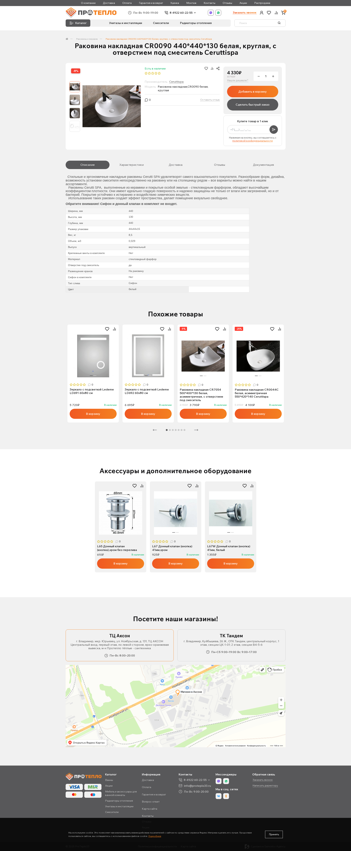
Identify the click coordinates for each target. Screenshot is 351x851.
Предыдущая (154, 430)
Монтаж (191, 3)
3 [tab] (172, 430)
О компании (88, 3)
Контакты (209, 3)
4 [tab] (175, 430)
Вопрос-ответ (151, 801)
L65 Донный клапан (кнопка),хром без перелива (117, 548)
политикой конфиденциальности (252, 140)
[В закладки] (107, 329)
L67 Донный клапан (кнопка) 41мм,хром (172, 548)
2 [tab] (94, 375)
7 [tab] (184, 430)
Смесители (161, 23)
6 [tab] (181, 430)
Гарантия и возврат (151, 3)
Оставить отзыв (210, 99)
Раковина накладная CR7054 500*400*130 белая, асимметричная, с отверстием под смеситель (201, 395)
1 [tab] (91, 375)
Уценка (174, 3)
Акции (243, 3)
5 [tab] (178, 430)
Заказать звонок (244, 12)
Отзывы (227, 3)
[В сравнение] (114, 329)
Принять (274, 834)
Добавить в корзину (252, 91)
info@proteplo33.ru (197, 785)
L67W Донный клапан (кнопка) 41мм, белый (228, 548)
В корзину (93, 414)
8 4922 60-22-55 (181, 12)
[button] (261, 12)
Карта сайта (149, 808)
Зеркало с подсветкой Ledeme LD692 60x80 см (147, 391)
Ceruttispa (176, 81)
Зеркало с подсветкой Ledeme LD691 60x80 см (92, 391)
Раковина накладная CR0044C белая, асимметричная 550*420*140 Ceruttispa (257, 393)
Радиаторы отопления (196, 23)
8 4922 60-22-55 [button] (195, 780)
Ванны (109, 780)
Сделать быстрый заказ (252, 104)
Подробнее (154, 836)
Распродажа (262, 3)
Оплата (127, 3)
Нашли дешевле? (237, 80)
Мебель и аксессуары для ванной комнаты (121, 793)
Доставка (109, 3)
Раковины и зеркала (87, 39)
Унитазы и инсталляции (125, 23)
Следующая (196, 430)
